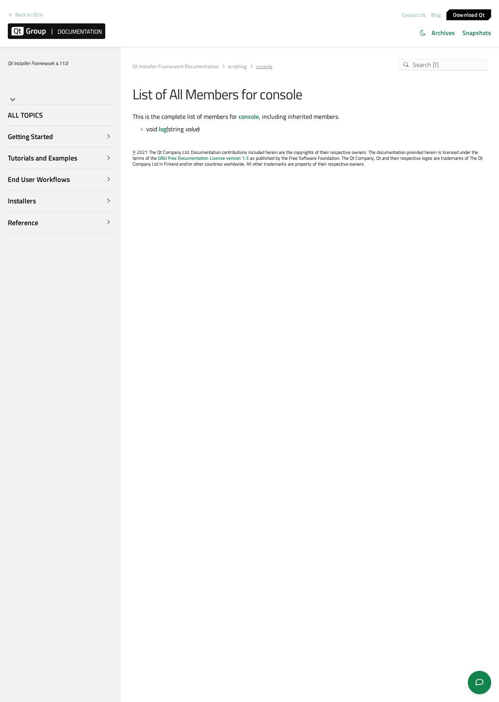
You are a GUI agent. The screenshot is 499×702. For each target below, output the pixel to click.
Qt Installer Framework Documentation (176, 66)
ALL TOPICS (25, 115)
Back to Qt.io (29, 14)
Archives (443, 32)
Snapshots (476, 32)
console (249, 116)
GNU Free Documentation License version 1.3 (203, 158)
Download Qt (469, 14)
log (162, 129)
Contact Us (414, 15)
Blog (436, 15)
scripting (237, 66)
